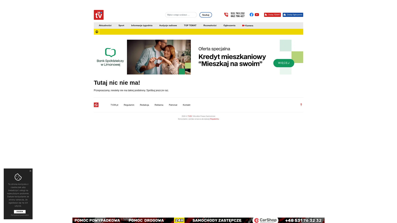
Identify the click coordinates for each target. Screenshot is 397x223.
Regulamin (129, 105)
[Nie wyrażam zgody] (30, 170)
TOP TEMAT (190, 25)
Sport (121, 25)
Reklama (159, 105)
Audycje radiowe (168, 25)
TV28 (190, 116)
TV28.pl (114, 105)
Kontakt (186, 105)
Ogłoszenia (229, 25)
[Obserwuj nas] (252, 15)
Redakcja (144, 105)
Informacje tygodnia (141, 25)
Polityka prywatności (20, 215)
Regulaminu (214, 119)
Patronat (173, 105)
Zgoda (19, 211)
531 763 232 (238, 13)
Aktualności (105, 25)
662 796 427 (238, 16)
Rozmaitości (209, 25)
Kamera (249, 25)
